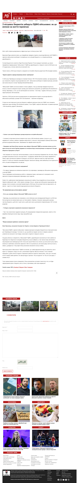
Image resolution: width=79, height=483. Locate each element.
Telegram (21, 267)
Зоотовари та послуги (35, 464)
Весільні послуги (48, 461)
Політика (6, 20)
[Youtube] (19, 18)
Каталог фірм (54, 14)
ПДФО (10, 276)
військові (14, 276)
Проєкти (48, 14)
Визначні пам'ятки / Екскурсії (51, 459)
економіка (12, 402)
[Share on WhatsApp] (14, 32)
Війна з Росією (29, 14)
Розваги (46, 458)
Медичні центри (20, 458)
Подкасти (44, 14)
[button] (74, 14)
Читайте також (68, 23)
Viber (25, 267)
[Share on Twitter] (12, 32)
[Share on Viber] (20, 32)
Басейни (19, 464)
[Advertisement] (30, 287)
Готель (18, 455)
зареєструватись (46, 321)
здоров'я (40, 402)
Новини (21, 14)
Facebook (16, 267)
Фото (39, 14)
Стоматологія (34, 459)
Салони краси (34, 455)
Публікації (16, 30)
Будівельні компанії (49, 464)
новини (4, 30)
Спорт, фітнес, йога (7, 458)
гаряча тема (21, 30)
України (49, 473)
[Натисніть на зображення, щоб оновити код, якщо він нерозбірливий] (22, 364)
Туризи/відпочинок (35, 461)
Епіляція (33, 465)
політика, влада (12, 375)
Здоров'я (19, 20)
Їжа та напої (5, 455)
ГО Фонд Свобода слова (67, 477)
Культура (25, 20)
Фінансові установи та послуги (9, 463)
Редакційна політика (66, 475)
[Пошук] (71, 14)
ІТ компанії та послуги (36, 462)
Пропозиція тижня (67, 20)
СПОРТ (41, 427)
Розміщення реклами (66, 473)
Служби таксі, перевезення (50, 462)
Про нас (60, 14)
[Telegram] (21, 18)
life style (52, 20)
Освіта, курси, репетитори (8, 457)
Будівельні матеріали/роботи (23, 465)
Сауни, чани (19, 462)
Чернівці (7, 276)
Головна (15, 14)
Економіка (12, 20)
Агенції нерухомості (7, 464)
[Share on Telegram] (17, 32)
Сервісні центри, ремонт (8, 461)
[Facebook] (14, 18)
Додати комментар (8, 371)
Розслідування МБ (44, 20)
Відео (36, 14)
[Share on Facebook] (9, 32)
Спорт (36, 20)
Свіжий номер (67, 112)
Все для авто (20, 457)
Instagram (30, 267)
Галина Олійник (30, 30)
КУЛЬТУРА (12, 427)
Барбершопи (6, 460)
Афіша (67, 137)
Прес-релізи (58, 20)
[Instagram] (16, 18)
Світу (48, 475)
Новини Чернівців (9, 30)
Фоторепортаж (65, 470)
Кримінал (31, 20)
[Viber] (24, 18)
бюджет (18, 276)
